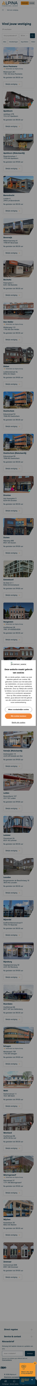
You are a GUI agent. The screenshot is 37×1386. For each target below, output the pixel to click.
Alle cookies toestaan (18, 716)
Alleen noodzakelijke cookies (18, 709)
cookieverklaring (20, 702)
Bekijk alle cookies (18, 723)
